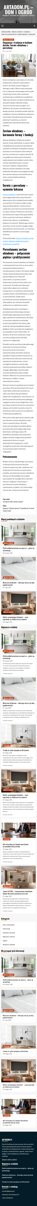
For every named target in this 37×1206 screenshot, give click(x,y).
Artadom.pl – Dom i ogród (18, 9)
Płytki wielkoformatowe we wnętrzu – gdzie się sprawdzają (18, 549)
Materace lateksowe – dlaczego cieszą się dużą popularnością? (18, 583)
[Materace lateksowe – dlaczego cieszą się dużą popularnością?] (18, 568)
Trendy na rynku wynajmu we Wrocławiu (16, 750)
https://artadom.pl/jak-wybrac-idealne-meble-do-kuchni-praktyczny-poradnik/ (18, 241)
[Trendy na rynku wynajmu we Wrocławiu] (18, 736)
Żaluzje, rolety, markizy (9, 1159)
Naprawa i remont (9, 937)
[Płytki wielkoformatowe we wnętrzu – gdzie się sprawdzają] (18, 534)
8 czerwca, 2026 (8, 553)
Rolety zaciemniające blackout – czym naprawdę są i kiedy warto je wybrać (15, 618)
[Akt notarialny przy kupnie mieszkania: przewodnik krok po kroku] (18, 830)
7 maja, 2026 (7, 587)
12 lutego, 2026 (8, 622)
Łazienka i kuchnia (9, 933)
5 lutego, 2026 (8, 896)
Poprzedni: (13, 500)
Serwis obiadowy (9, 194)
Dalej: (18, 508)
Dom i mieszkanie (9, 925)
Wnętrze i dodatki (8, 40)
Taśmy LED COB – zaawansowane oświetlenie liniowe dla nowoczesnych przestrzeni (17, 892)
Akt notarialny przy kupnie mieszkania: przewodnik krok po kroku (16, 845)
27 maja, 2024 (8, 51)
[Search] (34, 26)
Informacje (7, 745)
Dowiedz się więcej (7, 673)
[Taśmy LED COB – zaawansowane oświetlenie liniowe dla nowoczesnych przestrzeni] (18, 877)
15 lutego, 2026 (8, 753)
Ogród (5, 941)
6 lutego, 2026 (8, 849)
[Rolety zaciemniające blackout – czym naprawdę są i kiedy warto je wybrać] (18, 603)
